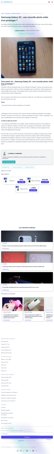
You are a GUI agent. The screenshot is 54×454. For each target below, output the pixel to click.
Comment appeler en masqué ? (9, 392)
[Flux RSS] (36, 450)
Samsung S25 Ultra (6, 383)
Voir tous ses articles (8, 162)
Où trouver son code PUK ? (8, 401)
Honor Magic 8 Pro (6, 350)
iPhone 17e (4, 368)
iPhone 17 (3, 365)
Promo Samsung (17, 167)
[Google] (17, 450)
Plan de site (4, 420)
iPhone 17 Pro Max (6, 359)
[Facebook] (21, 450)
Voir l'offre (21, 182)
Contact (3, 407)
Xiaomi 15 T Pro (5, 344)
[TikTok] (24, 450)
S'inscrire (27, 437)
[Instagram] (33, 450)
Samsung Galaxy (29, 167)
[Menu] (52, 2)
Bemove (34, 447)
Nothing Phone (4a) (6, 353)
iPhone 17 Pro (4, 362)
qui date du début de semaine (9, 120)
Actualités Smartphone (15, 13)
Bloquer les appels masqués (8, 398)
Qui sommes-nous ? (6, 423)
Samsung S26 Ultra (6, 377)
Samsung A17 (4, 341)
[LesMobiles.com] (6, 2)
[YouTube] (27, 450)
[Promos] (49, 2)
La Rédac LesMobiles (20, 30)
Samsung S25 (4, 386)
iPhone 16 (3, 370)
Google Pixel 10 (5, 347)
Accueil (2, 13)
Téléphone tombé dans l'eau (8, 395)
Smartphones (5, 167)
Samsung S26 (4, 380)
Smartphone (7, 13)
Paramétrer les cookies (7, 417)
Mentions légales (5, 410)
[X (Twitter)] (30, 450)
